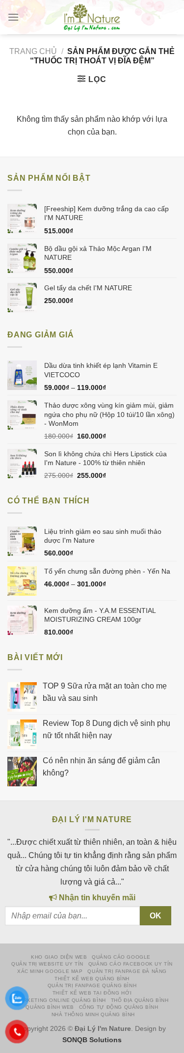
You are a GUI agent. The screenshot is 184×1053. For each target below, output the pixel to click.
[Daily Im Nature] (92, 17)
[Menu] (13, 17)
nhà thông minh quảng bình (93, 1014)
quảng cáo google (121, 957)
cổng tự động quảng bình (118, 1007)
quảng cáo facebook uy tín (130, 964)
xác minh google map (50, 971)
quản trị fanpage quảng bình (92, 985)
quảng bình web (50, 1007)
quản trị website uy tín (47, 964)
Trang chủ (33, 51)
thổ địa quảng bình (140, 1000)
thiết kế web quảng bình (92, 978)
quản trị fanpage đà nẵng (127, 971)
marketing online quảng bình (60, 1000)
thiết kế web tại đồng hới (92, 993)
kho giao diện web (59, 957)
